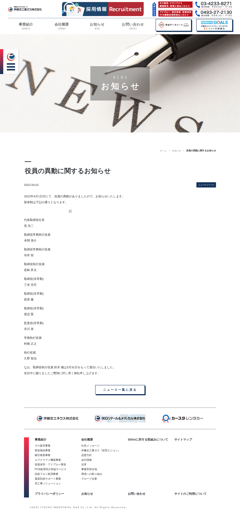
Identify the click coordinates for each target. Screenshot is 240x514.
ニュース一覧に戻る (120, 389)
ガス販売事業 (42, 445)
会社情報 (86, 459)
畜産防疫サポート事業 (48, 478)
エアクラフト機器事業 (48, 459)
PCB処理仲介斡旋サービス (50, 469)
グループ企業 (89, 478)
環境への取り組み (91, 473)
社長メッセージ (90, 445)
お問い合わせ (133, 26)
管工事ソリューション (48, 483)
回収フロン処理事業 (46, 473)
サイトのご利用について (190, 493)
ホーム (163, 150)
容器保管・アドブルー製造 (50, 464)
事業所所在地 (89, 469)
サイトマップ (183, 439)
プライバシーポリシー (49, 493)
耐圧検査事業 (42, 455)
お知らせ (97, 26)
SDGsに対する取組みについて (148, 439)
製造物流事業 (42, 450)
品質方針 (86, 455)
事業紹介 (26, 26)
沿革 (84, 464)
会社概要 (62, 26)
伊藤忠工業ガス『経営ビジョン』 (100, 450)
